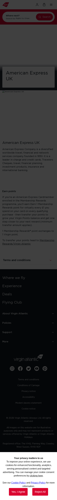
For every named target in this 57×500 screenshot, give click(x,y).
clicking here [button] (36, 475)
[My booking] (44, 4)
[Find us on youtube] (36, 368)
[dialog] (28, 476)
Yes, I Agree (18, 491)
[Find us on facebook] (20, 368)
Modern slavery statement (28, 403)
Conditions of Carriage (28, 385)
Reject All (40, 491)
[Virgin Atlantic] (10, 4)
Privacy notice (28, 391)
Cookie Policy (18, 482)
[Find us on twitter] (28, 368)
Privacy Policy (38, 482)
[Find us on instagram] (12, 368)
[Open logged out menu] (37, 4)
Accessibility (28, 397)
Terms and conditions (28, 380)
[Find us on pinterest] (45, 368)
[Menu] (51, 4)
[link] (28, 278)
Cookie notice (29, 409)
